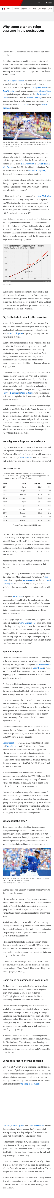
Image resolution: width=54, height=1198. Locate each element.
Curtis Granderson (27, 622)
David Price (23, 104)
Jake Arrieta (41, 94)
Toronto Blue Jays (34, 97)
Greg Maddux (8, 742)
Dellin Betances (26, 392)
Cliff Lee (6, 1125)
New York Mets (44, 196)
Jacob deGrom (29, 580)
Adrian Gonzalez (43, 664)
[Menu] (3, 3)
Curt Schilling (44, 163)
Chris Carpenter (17, 1125)
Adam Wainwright (36, 1125)
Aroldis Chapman (15, 333)
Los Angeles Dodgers (15, 80)
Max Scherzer (26, 457)
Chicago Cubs (45, 90)
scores (49, 3)
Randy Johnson (27, 163)
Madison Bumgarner (36, 170)
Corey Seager (38, 667)
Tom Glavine (11, 746)
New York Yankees (11, 392)
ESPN (14, 3)
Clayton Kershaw (40, 87)
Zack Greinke (8, 90)
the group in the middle (30, 1083)
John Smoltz (8, 167)
